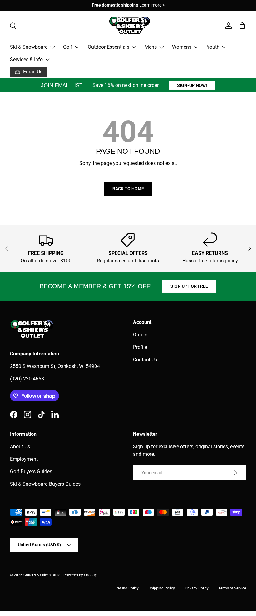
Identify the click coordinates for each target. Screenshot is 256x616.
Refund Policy (127, 588)
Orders (140, 335)
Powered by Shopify (80, 575)
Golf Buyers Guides (31, 471)
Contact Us (145, 360)
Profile (140, 347)
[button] (242, 25)
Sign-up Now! (192, 85)
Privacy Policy (197, 588)
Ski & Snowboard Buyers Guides (45, 484)
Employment (24, 459)
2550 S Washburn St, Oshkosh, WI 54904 (55, 366)
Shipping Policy (162, 588)
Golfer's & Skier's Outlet (42, 575)
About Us (20, 447)
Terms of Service (232, 588)
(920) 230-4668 (27, 379)
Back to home (128, 188)
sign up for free (189, 286)
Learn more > (152, 5)
